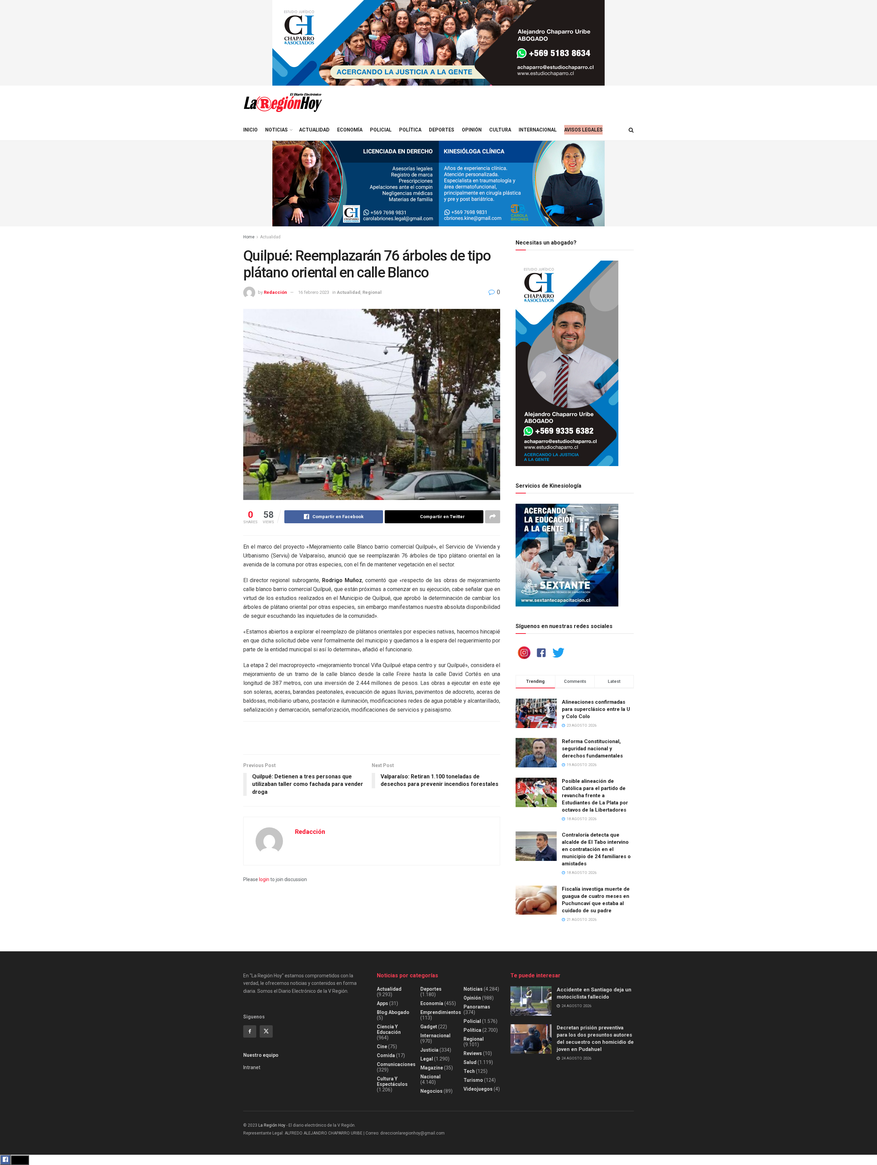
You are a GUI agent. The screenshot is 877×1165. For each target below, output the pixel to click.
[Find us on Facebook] (249, 1031)
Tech (469, 1071)
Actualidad (314, 130)
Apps (382, 1003)
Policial (381, 130)
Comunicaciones (396, 1064)
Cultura (500, 130)
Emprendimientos (440, 1012)
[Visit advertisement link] (438, 43)
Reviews (473, 1053)
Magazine (431, 1067)
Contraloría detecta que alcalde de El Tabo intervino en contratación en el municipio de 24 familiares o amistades (596, 849)
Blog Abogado (393, 1012)
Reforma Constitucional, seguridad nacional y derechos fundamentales (592, 748)
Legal (426, 1059)
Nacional (430, 1076)
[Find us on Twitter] (266, 1031)
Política (410, 130)
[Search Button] (631, 130)
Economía (349, 130)
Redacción (275, 292)
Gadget (428, 1026)
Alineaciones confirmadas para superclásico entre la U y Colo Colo (596, 709)
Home (249, 237)
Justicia (429, 1050)
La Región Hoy (271, 1125)
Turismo (473, 1080)
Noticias (276, 130)
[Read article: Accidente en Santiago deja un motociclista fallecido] (531, 1001)
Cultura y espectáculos (392, 1081)
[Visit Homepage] (282, 102)
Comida (386, 1055)
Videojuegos (478, 1089)
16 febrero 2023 (313, 292)
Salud (470, 1062)
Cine (382, 1046)
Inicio (250, 130)
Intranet (251, 1067)
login (264, 879)
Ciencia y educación (389, 1029)
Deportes (441, 130)
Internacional (538, 130)
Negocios (431, 1091)
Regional (372, 292)
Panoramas (477, 1007)
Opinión (472, 130)
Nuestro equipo (261, 1055)
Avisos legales (583, 130)
